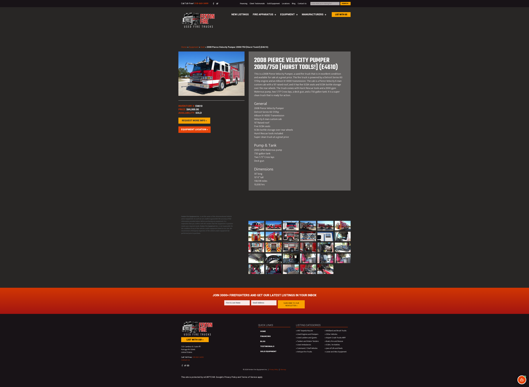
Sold (203, 47)
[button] (291, 304)
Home (184, 47)
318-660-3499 (198, 357)
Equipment (194, 47)
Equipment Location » (194, 129)
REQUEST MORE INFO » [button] (194, 120)
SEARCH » (345, 3)
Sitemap (283, 369)
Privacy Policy (273, 369)
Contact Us (185, 360)
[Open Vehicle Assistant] (521, 379)
